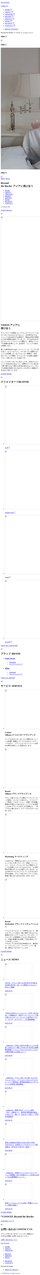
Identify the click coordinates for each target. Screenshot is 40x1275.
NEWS (8, 21)
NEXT (8, 179)
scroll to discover (6, 210)
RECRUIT (10, 23)
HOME (8, 10)
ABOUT (9, 12)
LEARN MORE (6, 374)
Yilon (7, 668)
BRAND (9, 16)
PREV (3, 179)
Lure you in (10, 658)
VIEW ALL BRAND (8, 678)
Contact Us (4, 6)
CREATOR (10, 14)
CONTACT (10, 26)
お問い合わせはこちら (9, 1240)
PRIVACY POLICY (11, 29)
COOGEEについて (7, 1221)
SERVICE (9, 19)
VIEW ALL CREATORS (9, 645)
